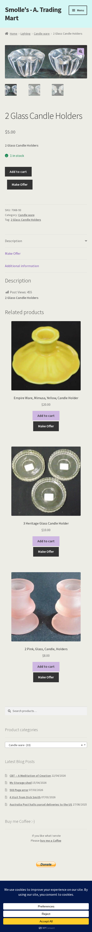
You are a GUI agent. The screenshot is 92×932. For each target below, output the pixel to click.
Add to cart (18, 171)
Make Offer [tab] (13, 253)
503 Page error (19, 790)
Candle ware (42, 33)
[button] (80, 51)
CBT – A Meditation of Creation (30, 776)
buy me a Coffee (50, 840)
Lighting (26, 33)
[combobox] (46, 745)
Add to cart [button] (46, 415)
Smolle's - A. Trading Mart (33, 13)
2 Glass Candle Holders (26, 220)
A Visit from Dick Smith (25, 797)
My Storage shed (21, 783)
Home (13, 33)
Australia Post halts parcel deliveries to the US (41, 804)
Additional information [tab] (22, 266)
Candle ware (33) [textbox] (45, 745)
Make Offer (20, 184)
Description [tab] (13, 241)
